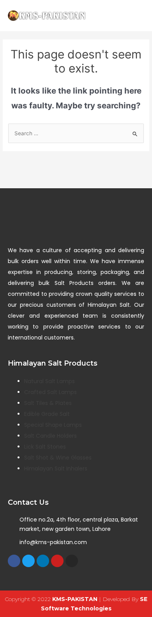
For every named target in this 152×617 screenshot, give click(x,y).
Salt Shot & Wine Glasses (58, 457)
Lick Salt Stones (45, 447)
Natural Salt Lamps (49, 381)
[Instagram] (71, 561)
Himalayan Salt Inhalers (55, 468)
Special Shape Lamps (53, 425)
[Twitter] (28, 561)
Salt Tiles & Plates (48, 403)
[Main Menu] (136, 15)
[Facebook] (14, 561)
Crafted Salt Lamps (50, 392)
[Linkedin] (43, 561)
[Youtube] (57, 561)
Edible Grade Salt (47, 414)
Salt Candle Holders (50, 436)
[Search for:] (76, 133)
